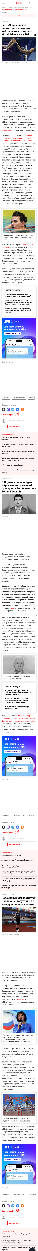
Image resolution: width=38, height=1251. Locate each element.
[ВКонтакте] (17, 409)
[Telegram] (13, 409)
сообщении (6, 130)
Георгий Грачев (7, 779)
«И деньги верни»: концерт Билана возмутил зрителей (17, 452)
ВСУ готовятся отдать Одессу (12, 465)
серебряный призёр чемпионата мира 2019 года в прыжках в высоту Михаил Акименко (17, 138)
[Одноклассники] (22, 409)
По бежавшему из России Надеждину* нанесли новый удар (18, 445)
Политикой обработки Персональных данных (14, 9)
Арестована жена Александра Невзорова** (17, 860)
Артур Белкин (7, 1187)
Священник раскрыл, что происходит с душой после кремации (18, 873)
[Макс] (8, 409)
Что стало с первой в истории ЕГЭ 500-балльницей (15, 438)
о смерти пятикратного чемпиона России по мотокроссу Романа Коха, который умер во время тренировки (19, 718)
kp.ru (12, 608)
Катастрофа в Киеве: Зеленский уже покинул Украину (18, 471)
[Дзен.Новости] (3, 409)
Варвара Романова (8, 362)
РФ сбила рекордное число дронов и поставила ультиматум (19, 887)
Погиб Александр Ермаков (11, 855)
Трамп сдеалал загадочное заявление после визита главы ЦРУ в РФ (17, 459)
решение (21, 999)
